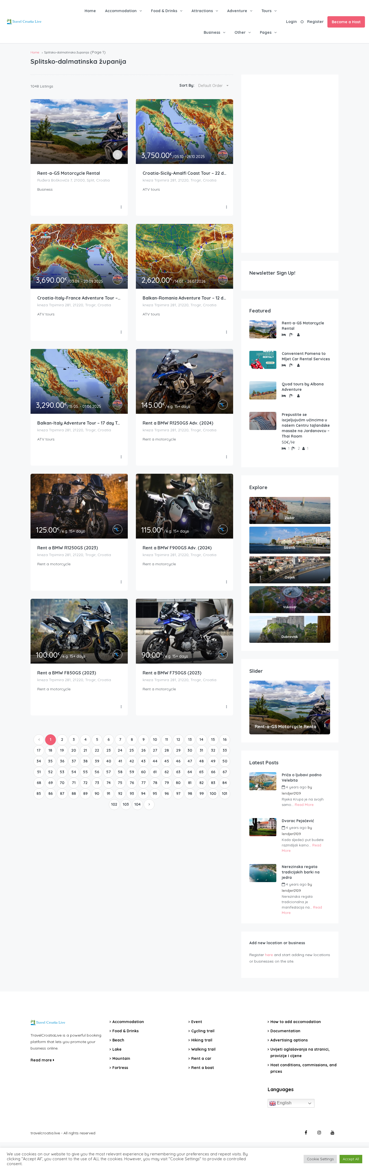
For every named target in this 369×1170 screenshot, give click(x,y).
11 (166, 739)
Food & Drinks (164, 10)
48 (201, 761)
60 (143, 771)
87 (62, 793)
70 (62, 782)
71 (74, 782)
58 (120, 771)
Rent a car (201, 1058)
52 (50, 771)
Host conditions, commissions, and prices (303, 1068)
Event (196, 1021)
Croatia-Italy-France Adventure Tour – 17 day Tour (79, 298)
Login (291, 21)
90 (97, 793)
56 (97, 771)
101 (224, 793)
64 (189, 771)
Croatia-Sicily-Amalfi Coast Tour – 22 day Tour (184, 173)
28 (167, 750)
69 (50, 782)
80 (178, 782)
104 (138, 804)
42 (131, 761)
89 (85, 793)
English (283, 1103)
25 (131, 750)
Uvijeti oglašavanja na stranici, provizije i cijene (300, 1052)
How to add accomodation (295, 1021)
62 (167, 771)
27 (155, 750)
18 (50, 750)
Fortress (120, 1067)
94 (143, 793)
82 (201, 782)
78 (155, 782)
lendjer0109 (291, 793)
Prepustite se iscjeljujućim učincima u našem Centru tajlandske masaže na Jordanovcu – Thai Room (306, 425)
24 (120, 750)
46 (178, 761)
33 (225, 750)
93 (132, 793)
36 (62, 761)
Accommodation (121, 10)
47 (189, 761)
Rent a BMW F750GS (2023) (172, 672)
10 (155, 739)
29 (178, 750)
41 (120, 761)
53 (62, 771)
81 (190, 782)
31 (201, 750)
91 (108, 793)
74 (108, 782)
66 (213, 771)
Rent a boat (202, 1067)
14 (201, 739)
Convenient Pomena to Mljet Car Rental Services (306, 356)
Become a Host (346, 21)
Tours (266, 10)
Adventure (237, 10)
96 (167, 793)
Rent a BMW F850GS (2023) (66, 672)
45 (166, 761)
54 (73, 771)
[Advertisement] (289, 164)
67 (225, 771)
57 (108, 771)
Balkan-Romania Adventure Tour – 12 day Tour (184, 298)
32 (213, 750)
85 (38, 793)
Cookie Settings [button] (320, 1159)
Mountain (121, 1058)
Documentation (285, 1030)
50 (224, 761)
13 (190, 739)
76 (132, 782)
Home (90, 10)
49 (213, 761)
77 (143, 782)
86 (50, 793)
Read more (42, 1060)
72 (85, 782)
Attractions (202, 10)
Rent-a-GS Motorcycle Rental (68, 173)
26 (143, 750)
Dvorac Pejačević (298, 820)
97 (178, 793)
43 (143, 761)
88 (74, 793)
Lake (117, 1049)
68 (39, 782)
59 (131, 771)
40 (108, 761)
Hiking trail (201, 1040)
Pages (265, 32)
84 (224, 782)
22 (97, 750)
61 (155, 771)
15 (213, 739)
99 (201, 793)
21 (85, 750)
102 (114, 804)
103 (126, 804)
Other (240, 32)
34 (38, 761)
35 (50, 761)
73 (97, 782)
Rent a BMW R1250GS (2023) (67, 547)
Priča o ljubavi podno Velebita (301, 777)
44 (155, 761)
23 (108, 750)
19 (62, 750)
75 (120, 782)
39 (97, 761)
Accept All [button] (351, 1159)
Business (212, 32)
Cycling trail (202, 1030)
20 (73, 750)
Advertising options (289, 1040)
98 (190, 793)
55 (85, 771)
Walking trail (203, 1049)
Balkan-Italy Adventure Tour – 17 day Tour (79, 423)
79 (167, 782)
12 (178, 739)
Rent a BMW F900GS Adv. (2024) (177, 547)
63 (178, 771)
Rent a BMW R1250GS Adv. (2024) (178, 423)
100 (213, 793)
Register (315, 21)
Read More (304, 804)
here (269, 954)
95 (155, 793)
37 (74, 761)
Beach (118, 1040)
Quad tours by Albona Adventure (303, 387)
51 (39, 771)
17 (39, 750)
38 (85, 761)
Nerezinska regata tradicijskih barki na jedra (301, 872)
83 (213, 782)
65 (201, 771)
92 (120, 793)
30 (189, 750)
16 (225, 739)
